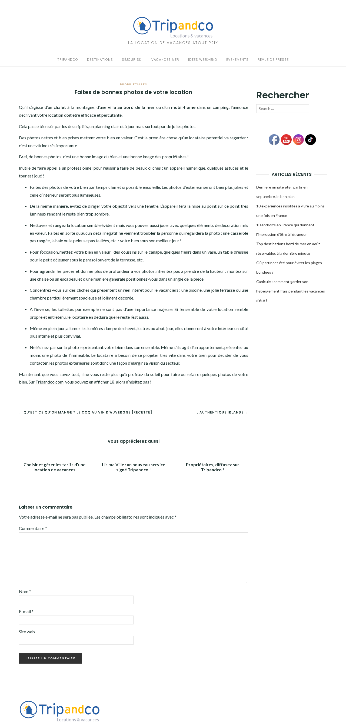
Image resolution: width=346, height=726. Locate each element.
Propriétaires (133, 84)
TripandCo (67, 59)
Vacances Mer (165, 59)
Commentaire (33, 528)
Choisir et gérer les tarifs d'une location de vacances (54, 467)
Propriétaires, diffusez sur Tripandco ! (212, 467)
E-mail (26, 611)
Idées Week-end (202, 59)
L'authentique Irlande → (222, 412)
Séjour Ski (132, 59)
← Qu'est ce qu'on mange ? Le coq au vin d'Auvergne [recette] (85, 412)
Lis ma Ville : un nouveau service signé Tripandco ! (133, 467)
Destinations (100, 59)
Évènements (237, 59)
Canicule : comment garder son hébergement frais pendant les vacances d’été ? (290, 291)
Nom (25, 591)
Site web (27, 631)
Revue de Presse (273, 59)
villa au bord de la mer (131, 107)
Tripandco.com (49, 381)
